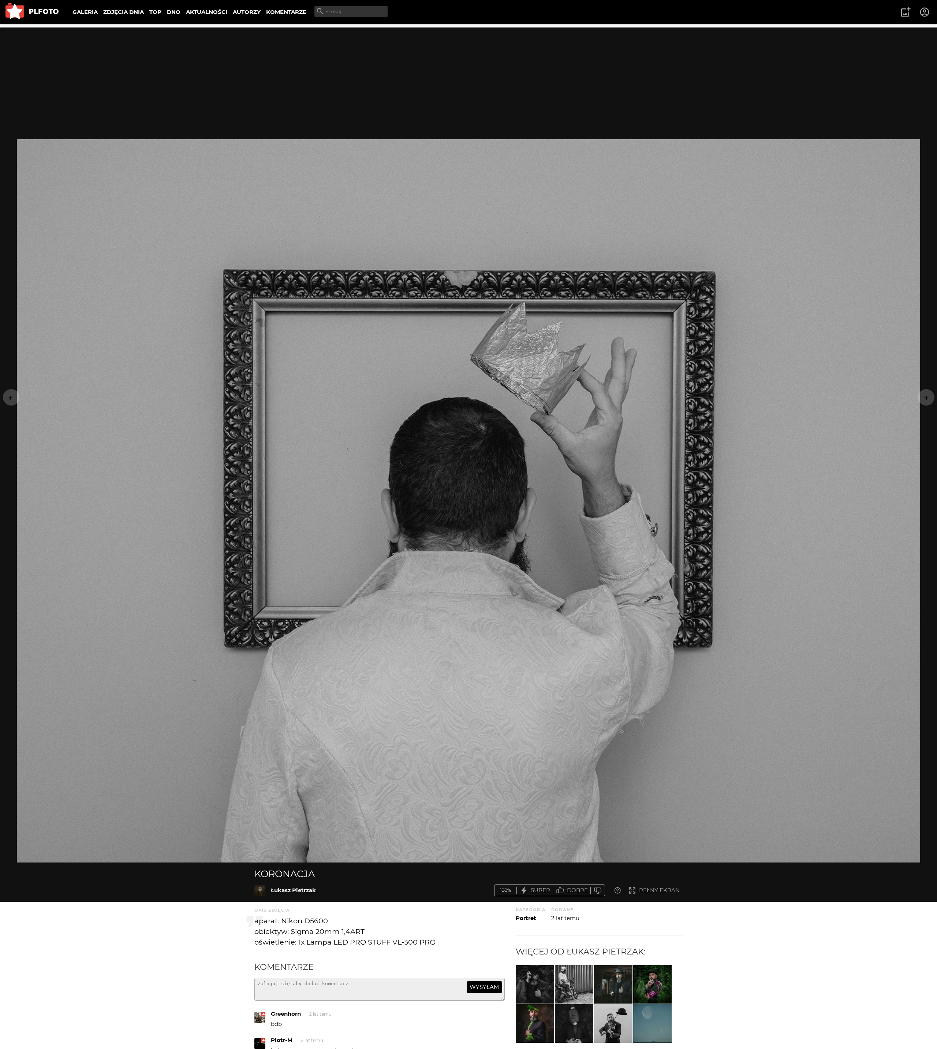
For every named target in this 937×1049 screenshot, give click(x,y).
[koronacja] (259, 890)
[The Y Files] (613, 984)
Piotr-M (281, 1040)
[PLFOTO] (32, 11)
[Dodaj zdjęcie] (905, 12)
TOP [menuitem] (155, 11)
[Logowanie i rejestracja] (925, 12)
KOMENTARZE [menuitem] (286, 11)
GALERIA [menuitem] (85, 11)
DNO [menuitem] (173, 11)
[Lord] (535, 1023)
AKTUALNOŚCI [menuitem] (206, 11)
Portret (526, 918)
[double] (574, 1023)
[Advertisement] (468, 78)
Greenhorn (286, 1013)
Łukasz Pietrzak (293, 890)
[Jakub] (574, 984)
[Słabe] (597, 890)
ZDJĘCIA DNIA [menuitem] (123, 11)
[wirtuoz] (613, 1023)
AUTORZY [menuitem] (247, 11)
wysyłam (484, 986)
